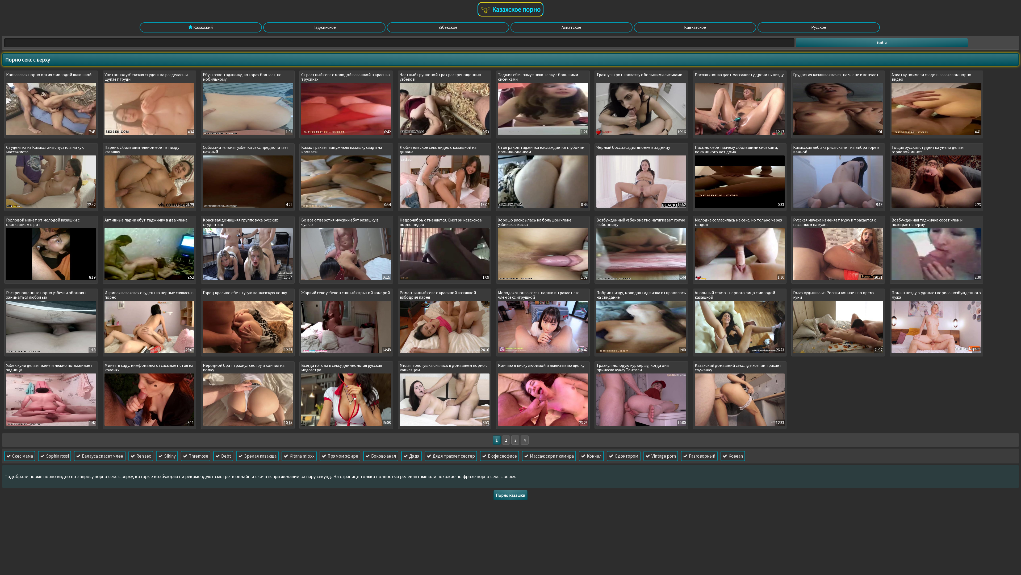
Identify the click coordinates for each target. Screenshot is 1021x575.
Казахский (203, 27)
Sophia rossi (57, 456)
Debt (225, 456)
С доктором (626, 456)
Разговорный (701, 456)
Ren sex (143, 456)
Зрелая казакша (260, 456)
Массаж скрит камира (551, 456)
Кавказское (695, 27)
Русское (818, 27)
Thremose (198, 456)
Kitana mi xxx (302, 456)
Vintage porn (663, 456)
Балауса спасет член (102, 456)
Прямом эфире (342, 456)
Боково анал (383, 456)
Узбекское (447, 27)
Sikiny (169, 456)
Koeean (735, 456)
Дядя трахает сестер (453, 456)
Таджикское (324, 27)
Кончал (594, 456)
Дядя (414, 456)
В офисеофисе (502, 456)
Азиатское (571, 27)
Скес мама (22, 456)
